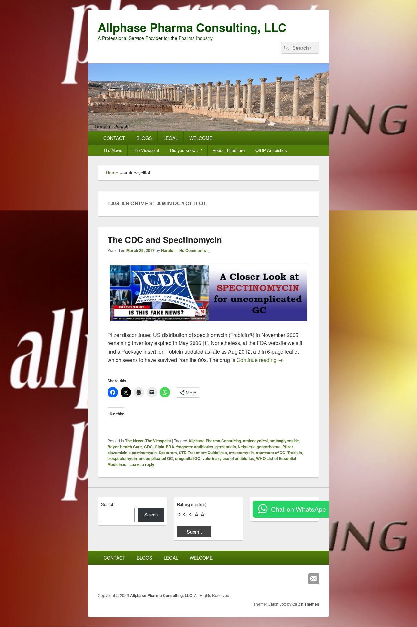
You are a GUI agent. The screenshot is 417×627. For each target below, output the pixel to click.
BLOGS (144, 138)
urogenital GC (187, 458)
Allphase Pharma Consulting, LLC (192, 27)
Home (112, 172)
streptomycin (241, 452)
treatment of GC (270, 452)
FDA (170, 447)
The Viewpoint (146, 150)
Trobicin (294, 452)
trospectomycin (122, 458)
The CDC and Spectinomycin (165, 239)
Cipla (159, 447)
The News (112, 150)
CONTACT (114, 138)
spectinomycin (143, 452)
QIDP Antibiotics (271, 150)
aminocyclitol (255, 441)
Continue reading (260, 360)
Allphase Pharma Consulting (214, 441)
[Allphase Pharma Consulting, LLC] (208, 129)
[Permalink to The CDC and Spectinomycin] (208, 326)
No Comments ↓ (194, 250)
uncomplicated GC (156, 458)
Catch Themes (305, 604)
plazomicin (117, 452)
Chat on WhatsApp (298, 509)
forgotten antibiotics (194, 447)
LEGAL (170, 138)
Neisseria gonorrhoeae (259, 447)
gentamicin (225, 447)
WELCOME (200, 138)
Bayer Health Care (125, 447)
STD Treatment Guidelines (203, 452)
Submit (194, 531)
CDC (148, 447)
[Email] (313, 578)
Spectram (168, 452)
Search (107, 504)
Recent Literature (228, 150)
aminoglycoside (284, 441)
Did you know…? (186, 150)
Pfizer (287, 447)
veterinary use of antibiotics (228, 458)
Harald (167, 250)
